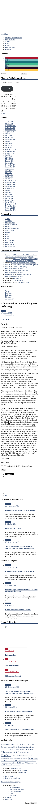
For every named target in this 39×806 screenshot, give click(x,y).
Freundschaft (9, 749)
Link (6, 66)
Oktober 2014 (10, 184)
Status (7, 64)
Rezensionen (9, 242)
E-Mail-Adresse (6, 83)
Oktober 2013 (10, 208)
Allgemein (8, 221)
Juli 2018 (8, 134)
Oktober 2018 (10, 128)
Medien (30, 755)
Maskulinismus (24, 755)
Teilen (3, 470)
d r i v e (5, 319)
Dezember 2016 (10, 149)
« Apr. (3, 113)
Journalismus (23, 752)
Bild (6, 58)
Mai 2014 (8, 194)
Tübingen (28, 763)
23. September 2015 (12, 672)
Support (12, 793)
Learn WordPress (15, 791)
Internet (7, 232)
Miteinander (19, 758)
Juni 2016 (8, 157)
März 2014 (9, 198)
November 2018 (10, 126)
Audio (7, 70)
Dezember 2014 (10, 180)
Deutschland (17, 747)
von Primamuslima (7, 315)
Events (7, 226)
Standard (8, 504)
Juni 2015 (8, 171)
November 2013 (10, 206)
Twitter (7, 291)
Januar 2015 (9, 179)
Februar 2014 (9, 200)
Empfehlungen (10, 47)
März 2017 (9, 145)
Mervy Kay (13, 758)
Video (7, 68)
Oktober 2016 (10, 151)
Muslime (33, 758)
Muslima (25, 758)
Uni (36, 763)
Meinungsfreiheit (5, 758)
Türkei (32, 763)
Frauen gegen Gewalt (13, 528)
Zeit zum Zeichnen (23, 282)
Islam (7, 234)
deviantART (9, 299)
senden (7, 89)
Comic (10, 747)
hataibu (7, 255)
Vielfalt (3, 765)
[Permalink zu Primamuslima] (16, 647)
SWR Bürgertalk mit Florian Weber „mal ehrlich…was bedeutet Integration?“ (21, 256)
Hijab (3, 752)
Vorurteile (9, 765)
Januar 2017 (9, 147)
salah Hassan (9, 274)
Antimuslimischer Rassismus (20, 744)
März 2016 (9, 159)
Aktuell (7, 42)
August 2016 (9, 153)
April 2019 (9, 122)
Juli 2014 (8, 190)
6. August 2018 (10, 585)
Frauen (32, 747)
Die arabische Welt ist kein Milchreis (18, 711)
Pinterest (8, 297)
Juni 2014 (8, 192)
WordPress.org (15, 787)
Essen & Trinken (11, 225)
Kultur (7, 45)
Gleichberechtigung (28, 749)
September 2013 (10, 210)
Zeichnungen (9, 244)
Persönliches (9, 240)
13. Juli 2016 (9, 651)
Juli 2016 (8, 155)
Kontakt (8, 49)
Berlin (29, 745)
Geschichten (9, 230)
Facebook (8, 293)
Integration (9, 752)
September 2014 (10, 186)
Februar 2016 (9, 161)
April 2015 (9, 175)
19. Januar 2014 (6, 313)
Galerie (7, 60)
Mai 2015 (8, 173)
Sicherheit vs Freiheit (13, 676)
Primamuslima (19, 19)
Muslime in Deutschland (13, 38)
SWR (11, 763)
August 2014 (9, 188)
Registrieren (9, 799)
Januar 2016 (9, 163)
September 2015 (10, 167)
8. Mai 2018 (9, 605)
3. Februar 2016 (10, 661)
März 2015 (9, 177)
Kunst (7, 43)
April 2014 (9, 196)
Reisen (34, 761)
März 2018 (9, 137)
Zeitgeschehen (10, 246)
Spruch (8, 763)
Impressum (9, 776)
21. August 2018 (11, 707)
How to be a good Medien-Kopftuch (23, 263)
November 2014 (10, 182)
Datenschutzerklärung (12, 778)
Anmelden (8, 797)
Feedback (13, 795)
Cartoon (4, 747)
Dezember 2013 (10, 204)
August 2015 (9, 169)
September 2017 (10, 139)
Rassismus (29, 761)
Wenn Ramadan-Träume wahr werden (19, 729)
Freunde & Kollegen (12, 228)
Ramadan (23, 761)
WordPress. (23, 770)
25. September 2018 (12, 542)
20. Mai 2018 (9, 725)
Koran (13, 755)
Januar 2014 (9, 202)
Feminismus (26, 747)
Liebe (18, 755)
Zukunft (17, 765)
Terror (15, 763)
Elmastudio (23, 772)
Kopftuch (6, 755)
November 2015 (10, 165)
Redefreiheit (17, 278)
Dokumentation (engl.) (17, 789)
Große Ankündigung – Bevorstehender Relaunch (16, 267)
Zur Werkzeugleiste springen (10, 782)
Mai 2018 (8, 135)
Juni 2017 (8, 143)
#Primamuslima (7, 744)
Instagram (8, 295)
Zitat (6, 62)
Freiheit (3, 749)
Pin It (7, 495)
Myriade (8, 270)
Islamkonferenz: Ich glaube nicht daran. (20, 510)
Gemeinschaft (18, 749)
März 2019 (9, 124)
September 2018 (10, 130)
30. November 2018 (12, 506)
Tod (18, 763)
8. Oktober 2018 (10, 524)
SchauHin (3, 763)
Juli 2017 (8, 141)
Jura (28, 752)
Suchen (27, 803)
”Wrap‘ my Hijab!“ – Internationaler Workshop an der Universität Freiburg (19, 547)
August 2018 (9, 132)
